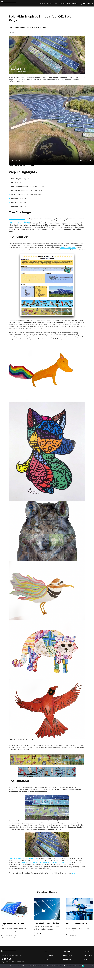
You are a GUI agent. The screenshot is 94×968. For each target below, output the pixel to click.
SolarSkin (17, 27)
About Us (75, 3)
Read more (8, 936)
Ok (83, 965)
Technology (62, 3)
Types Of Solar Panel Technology (47, 923)
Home (12, 27)
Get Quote (86, 3)
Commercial (44, 3)
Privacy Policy (68, 955)
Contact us (49, 955)
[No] (92, 966)
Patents (86, 959)
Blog (68, 3)
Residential (53, 3)
